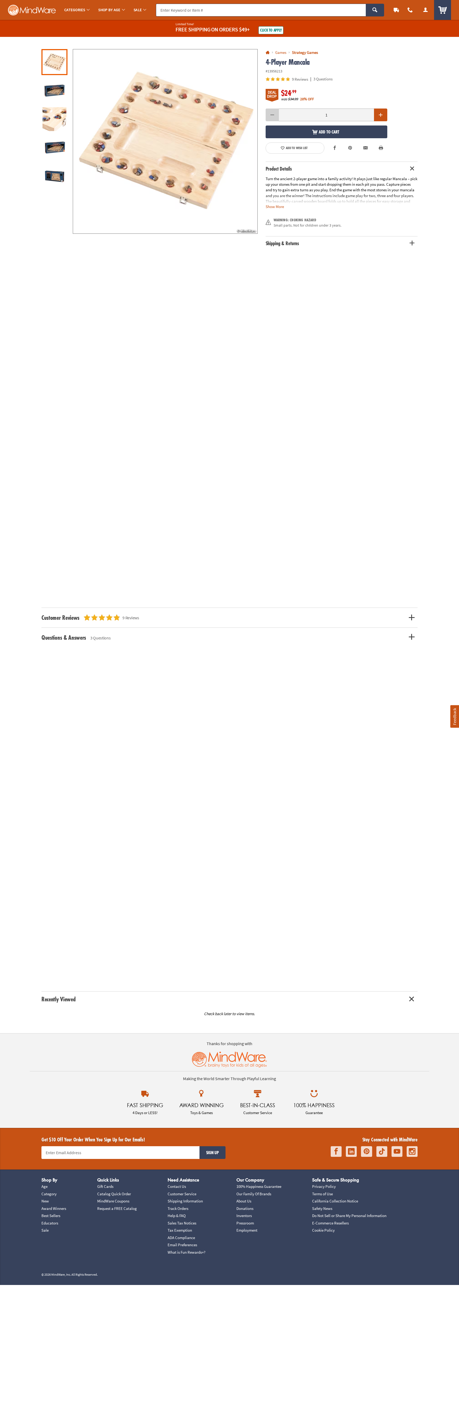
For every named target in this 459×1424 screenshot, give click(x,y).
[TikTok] (381, 1151)
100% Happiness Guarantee (258, 1186)
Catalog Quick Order (114, 1193)
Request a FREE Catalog (117, 1208)
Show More (275, 206)
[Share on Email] (365, 148)
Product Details (279, 168)
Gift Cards (105, 1186)
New (45, 1201)
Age (44, 1186)
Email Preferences (182, 1244)
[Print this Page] (381, 148)
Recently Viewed (58, 999)
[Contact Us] (410, 10)
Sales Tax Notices (182, 1223)
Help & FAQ (177, 1215)
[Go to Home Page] (268, 52)
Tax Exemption (180, 1230)
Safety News (322, 1208)
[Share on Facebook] (335, 148)
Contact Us (177, 1186)
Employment (246, 1230)
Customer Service (182, 1193)
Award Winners (53, 1208)
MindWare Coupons (113, 1201)
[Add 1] (380, 115)
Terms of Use (322, 1193)
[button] (165, 141)
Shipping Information (185, 1201)
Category (49, 1193)
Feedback (454, 716)
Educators (49, 1223)
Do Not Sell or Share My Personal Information (349, 1215)
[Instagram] (412, 1151)
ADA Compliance (181, 1237)
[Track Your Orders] (396, 10)
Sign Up (212, 1152)
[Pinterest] (366, 1151)
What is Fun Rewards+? (186, 1252)
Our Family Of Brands (253, 1193)
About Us (243, 1201)
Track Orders (178, 1208)
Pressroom (245, 1223)
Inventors (244, 1215)
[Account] (425, 10)
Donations (244, 1208)
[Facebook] (336, 1151)
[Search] (375, 10)
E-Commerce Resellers (330, 1223)
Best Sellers (50, 1215)
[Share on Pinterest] (350, 148)
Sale (45, 1230)
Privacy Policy (324, 1186)
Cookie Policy (323, 1230)
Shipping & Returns (282, 243)
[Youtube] (397, 1151)
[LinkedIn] (351, 1151)
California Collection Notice (335, 1201)
